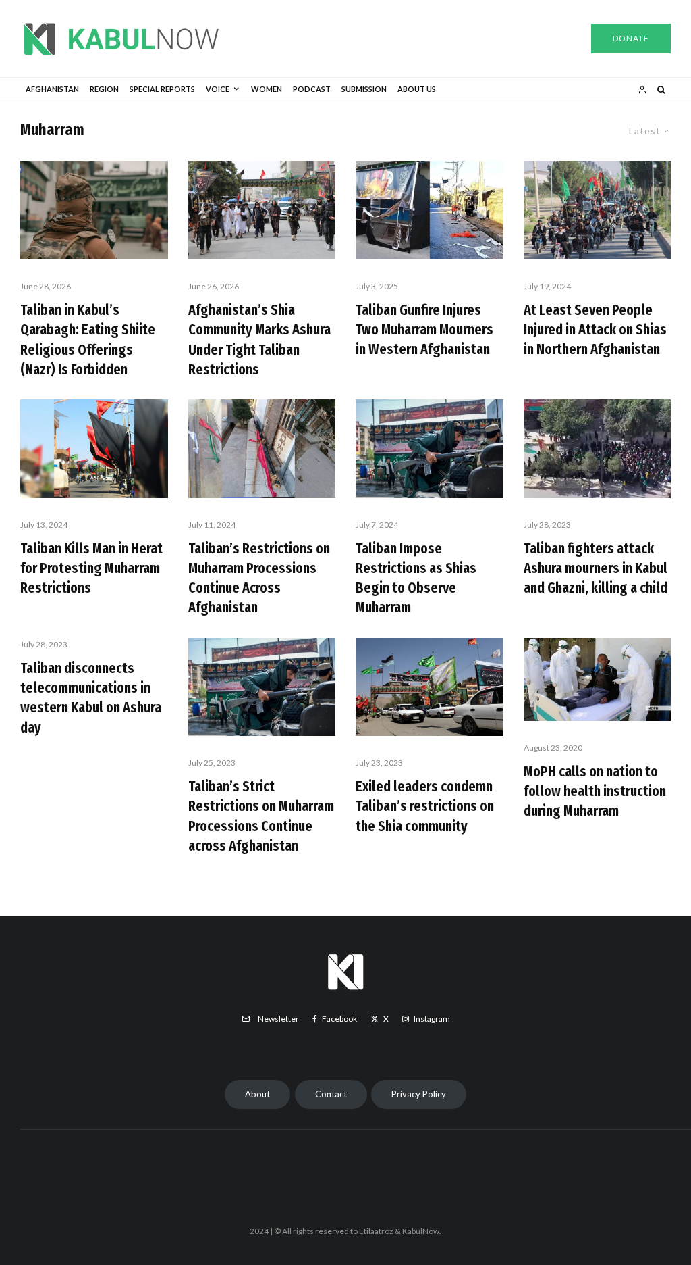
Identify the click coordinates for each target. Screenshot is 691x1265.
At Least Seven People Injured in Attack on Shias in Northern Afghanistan (595, 330)
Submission (364, 88)
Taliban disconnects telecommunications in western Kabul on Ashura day (90, 698)
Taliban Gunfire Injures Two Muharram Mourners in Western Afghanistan (424, 330)
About (257, 1094)
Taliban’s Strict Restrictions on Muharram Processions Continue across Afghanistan (261, 816)
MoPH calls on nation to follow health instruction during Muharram (595, 791)
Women (266, 88)
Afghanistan (52, 88)
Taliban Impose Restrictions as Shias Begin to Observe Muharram (416, 578)
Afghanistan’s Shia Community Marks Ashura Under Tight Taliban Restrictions (259, 339)
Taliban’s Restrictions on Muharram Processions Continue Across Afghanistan (259, 578)
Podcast (312, 88)
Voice (217, 88)
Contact (331, 1094)
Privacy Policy (418, 1094)
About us (416, 88)
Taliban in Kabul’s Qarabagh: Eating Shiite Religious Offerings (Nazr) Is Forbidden (87, 339)
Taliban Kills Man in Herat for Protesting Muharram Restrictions (91, 568)
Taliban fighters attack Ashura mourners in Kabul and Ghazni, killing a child (595, 568)
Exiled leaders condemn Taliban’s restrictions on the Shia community (425, 806)
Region (104, 88)
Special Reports (162, 88)
